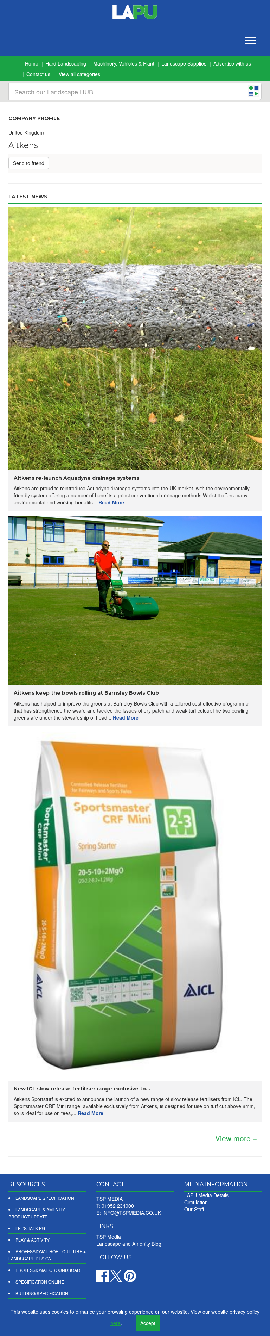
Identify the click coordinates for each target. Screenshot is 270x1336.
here (115, 1322)
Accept (147, 1322)
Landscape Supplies (183, 63)
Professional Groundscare (49, 1270)
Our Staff (194, 1209)
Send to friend (28, 163)
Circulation (196, 1202)
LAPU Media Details (206, 1195)
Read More (111, 502)
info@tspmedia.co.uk (131, 1212)
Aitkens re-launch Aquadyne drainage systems (76, 478)
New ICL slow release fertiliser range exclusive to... (82, 1089)
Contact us (38, 73)
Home (31, 63)
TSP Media (108, 1236)
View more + (236, 1138)
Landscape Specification (44, 1198)
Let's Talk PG (30, 1228)
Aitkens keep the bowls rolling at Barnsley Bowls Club (86, 693)
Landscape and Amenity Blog (128, 1243)
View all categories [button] (79, 73)
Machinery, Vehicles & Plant (123, 63)
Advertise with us (232, 63)
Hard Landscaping (65, 63)
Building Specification (41, 1293)
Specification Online (39, 1282)
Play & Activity (32, 1240)
